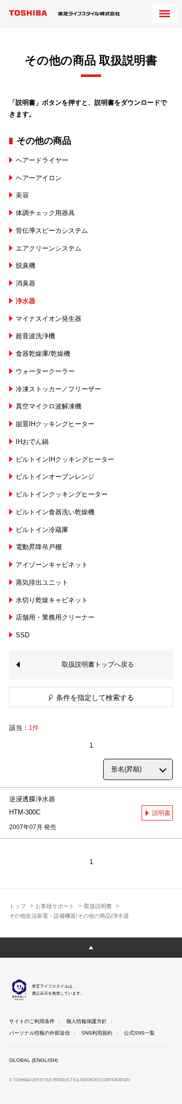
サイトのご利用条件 (32, 1021)
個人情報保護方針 (86, 1021)
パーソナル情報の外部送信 (39, 1033)
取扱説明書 (98, 906)
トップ (17, 906)
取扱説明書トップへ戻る (98, 664)
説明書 (161, 812)
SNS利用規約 (96, 1033)
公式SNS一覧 (139, 1033)
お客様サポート (54, 906)
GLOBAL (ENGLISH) (33, 1060)
